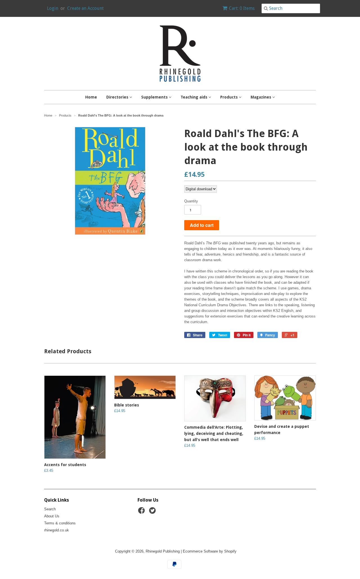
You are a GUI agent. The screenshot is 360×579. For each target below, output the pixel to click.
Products (229, 97)
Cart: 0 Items (242, 8)
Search (50, 509)
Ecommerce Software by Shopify (210, 551)
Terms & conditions (60, 523)
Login (52, 8)
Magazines (261, 97)
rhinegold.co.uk (56, 530)
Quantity (191, 201)
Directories (117, 97)
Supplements (155, 97)
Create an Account (85, 8)
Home (91, 97)
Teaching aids (194, 97)
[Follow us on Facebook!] (142, 512)
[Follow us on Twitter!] (153, 512)
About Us (51, 516)
